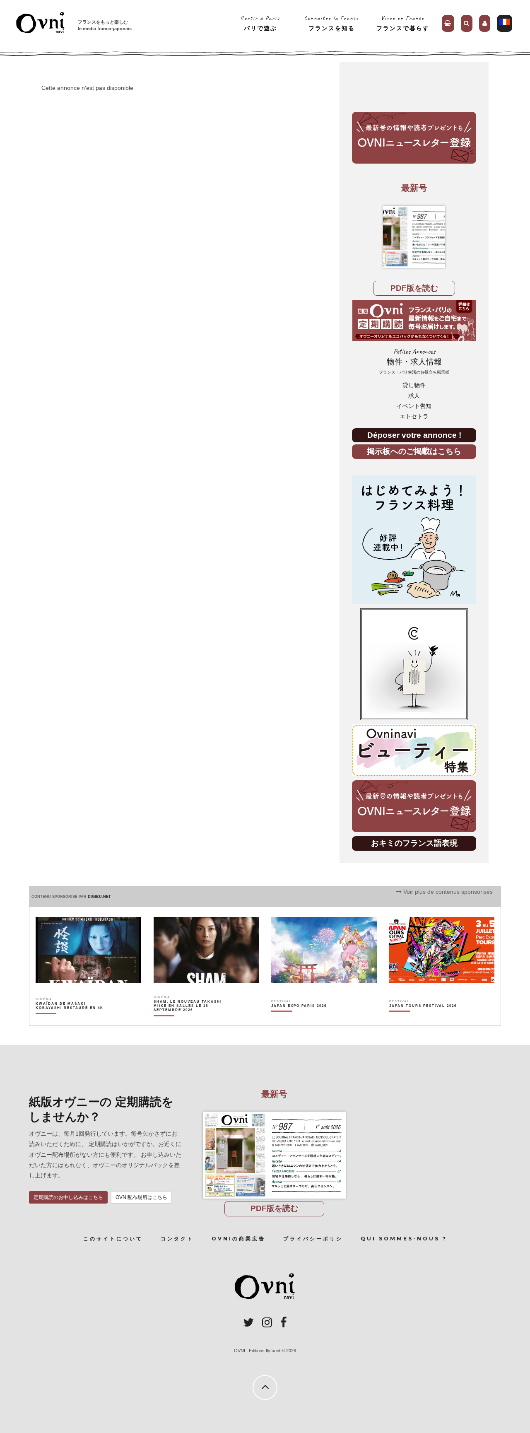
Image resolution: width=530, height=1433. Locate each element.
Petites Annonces (414, 361)
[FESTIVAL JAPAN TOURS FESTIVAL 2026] (423, 1020)
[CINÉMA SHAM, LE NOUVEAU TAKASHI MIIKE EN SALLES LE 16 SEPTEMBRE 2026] (188, 1020)
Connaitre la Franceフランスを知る (331, 22)
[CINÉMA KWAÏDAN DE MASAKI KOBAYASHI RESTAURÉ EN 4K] (70, 1020)
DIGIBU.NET (99, 897)
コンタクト (177, 1238)
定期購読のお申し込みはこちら (68, 1197)
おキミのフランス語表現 (414, 843)
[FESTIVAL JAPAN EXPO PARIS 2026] (299, 1020)
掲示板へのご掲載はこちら (414, 451)
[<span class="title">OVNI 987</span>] (414, 237)
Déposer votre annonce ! (414, 435)
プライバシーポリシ (313, 1238)
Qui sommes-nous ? (404, 1238)
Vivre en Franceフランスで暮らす (402, 22)
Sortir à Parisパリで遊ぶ (260, 22)
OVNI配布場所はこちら (141, 1197)
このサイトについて (113, 1238)
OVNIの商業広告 (238, 1238)
